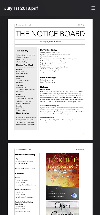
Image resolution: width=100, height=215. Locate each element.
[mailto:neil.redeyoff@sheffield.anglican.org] (26, 186)
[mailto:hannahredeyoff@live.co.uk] (24, 199)
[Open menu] (93, 8)
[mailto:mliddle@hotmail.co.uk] (22, 213)
